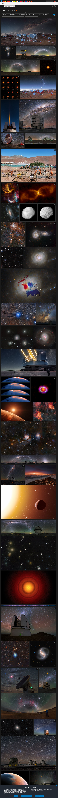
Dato (54, 15)
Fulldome (42, 12)
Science (47, 1)
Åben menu (4, 3)
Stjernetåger (21, 14)
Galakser (47, 12)
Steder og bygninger (43, 14)
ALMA (13, 12)
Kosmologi (23, 12)
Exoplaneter (37, 12)
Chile (19, 12)
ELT (26, 12)
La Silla (16, 14)
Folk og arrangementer (33, 14)
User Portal (51, 1)
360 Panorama (8, 12)
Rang (54, 14)
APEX (16, 12)
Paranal (26, 14)
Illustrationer (11, 14)
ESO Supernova (31, 12)
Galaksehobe (5, 14)
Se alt (4, 12)
